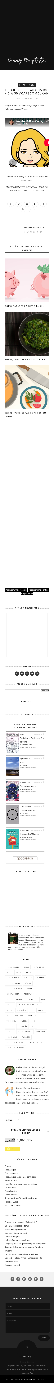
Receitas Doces (31, 994)
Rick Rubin (25, 813)
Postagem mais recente (16, 590)
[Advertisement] (27, 26)
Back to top (27, 1356)
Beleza (9, 1010)
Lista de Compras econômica (17, 1240)
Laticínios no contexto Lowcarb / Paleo (21, 1254)
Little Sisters (14, 933)
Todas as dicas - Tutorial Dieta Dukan (21, 1198)
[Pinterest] (37, 673)
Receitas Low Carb (15, 1015)
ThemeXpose (28, 1379)
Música (24, 1021)
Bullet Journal (25, 1032)
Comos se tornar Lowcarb (16, 1233)
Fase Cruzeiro (11, 1180)
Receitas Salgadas (15, 999)
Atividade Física (14, 988)
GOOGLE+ (43, 187)
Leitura (10, 1026)
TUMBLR (25, 191)
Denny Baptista (34, 227)
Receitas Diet (13, 994)
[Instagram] (27, 673)
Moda (33, 1026)
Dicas (22, 85)
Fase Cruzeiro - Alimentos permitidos (21, 1184)
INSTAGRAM (31, 187)
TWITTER (21, 187)
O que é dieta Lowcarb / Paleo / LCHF (21, 1222)
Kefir (34, 1021)
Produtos (31, 988)
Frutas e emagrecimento (15, 1229)
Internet (40, 978)
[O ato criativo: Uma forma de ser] (12, 823)
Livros (41, 1010)
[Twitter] (22, 673)
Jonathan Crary (27, 745)
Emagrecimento (13, 978)
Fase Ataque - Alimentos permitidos (20, 1177)
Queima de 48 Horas (15, 1048)
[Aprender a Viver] (12, 775)
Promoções (21, 1010)
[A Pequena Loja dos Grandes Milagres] (12, 848)
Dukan (28, 972)
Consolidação (11, 1191)
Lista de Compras (12, 1236)
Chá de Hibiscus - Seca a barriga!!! (30, 1067)
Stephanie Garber (27, 789)
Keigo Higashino (27, 837)
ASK (42, 191)
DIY (32, 1010)
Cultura (10, 1005)
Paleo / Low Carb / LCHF (29, 1005)
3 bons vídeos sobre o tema (17, 1226)
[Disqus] (27, 467)
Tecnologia (11, 1021)
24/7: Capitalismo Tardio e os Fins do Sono (32, 738)
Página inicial (27, 593)
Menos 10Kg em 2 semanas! (28, 1088)
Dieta (32, 85)
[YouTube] (32, 673)
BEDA (43, 999)
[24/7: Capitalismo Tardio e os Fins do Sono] (12, 753)
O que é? (8, 1166)
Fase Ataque (10, 1170)
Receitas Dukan (13, 983)
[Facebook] (17, 673)
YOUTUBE (34, 191)
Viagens (10, 1032)
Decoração (22, 1026)
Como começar (11, 1173)
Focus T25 (32, 999)
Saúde (18, 972)
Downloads (32, 1015)
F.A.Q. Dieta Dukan (12, 1205)
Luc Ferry (25, 765)
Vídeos (28, 983)
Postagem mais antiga (38, 590)
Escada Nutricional (15, 1042)
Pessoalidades (13, 967)
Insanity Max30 (35, 1042)
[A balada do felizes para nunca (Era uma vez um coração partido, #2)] (12, 800)
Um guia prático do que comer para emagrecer (25, 1244)
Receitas (28, 978)
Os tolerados (10, 1188)
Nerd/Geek (40, 1032)
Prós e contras (11, 1195)
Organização (12, 1037)
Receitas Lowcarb (12, 1265)
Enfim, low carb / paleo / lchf (25, 359)
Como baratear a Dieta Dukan (24, 306)
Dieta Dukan (39, 967)
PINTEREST (15, 191)
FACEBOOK (11, 187)
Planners (26, 1037)
